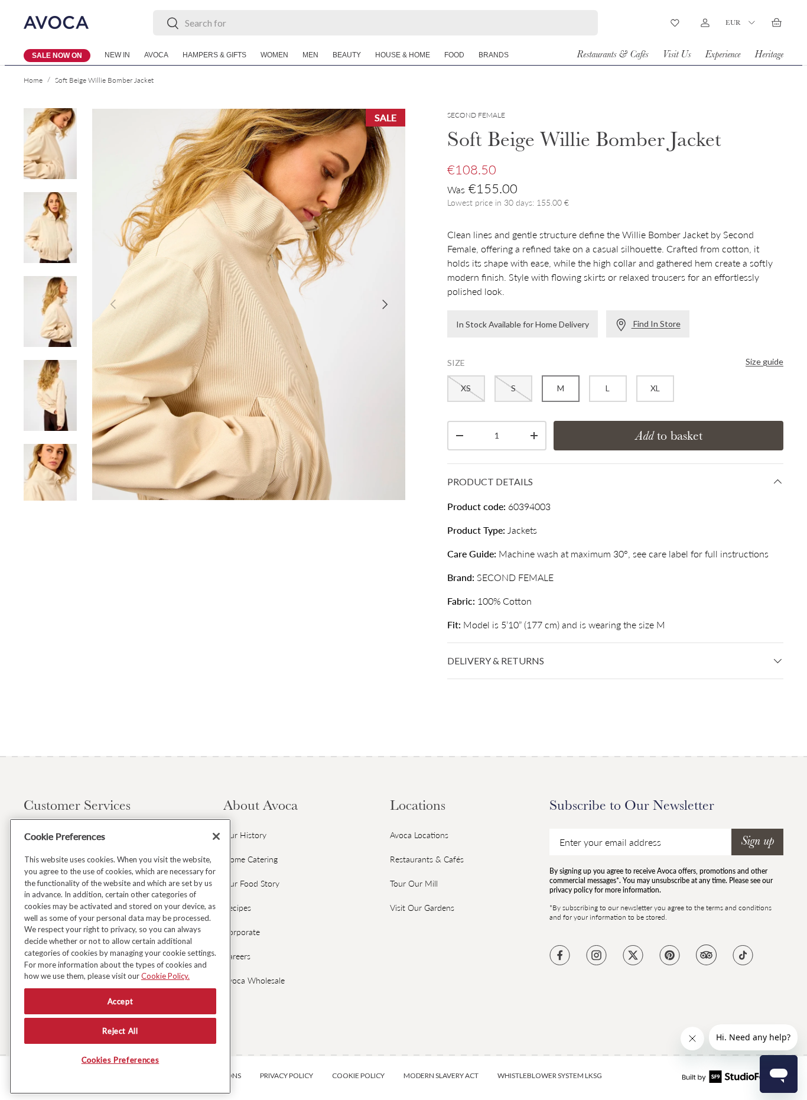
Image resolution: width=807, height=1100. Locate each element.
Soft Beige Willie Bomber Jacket (104, 80)
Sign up (757, 842)
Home (33, 80)
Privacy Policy (286, 1075)
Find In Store (656, 324)
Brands (494, 55)
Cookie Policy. (165, 976)
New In (117, 55)
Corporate (241, 932)
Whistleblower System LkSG (549, 1075)
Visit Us (676, 55)
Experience (722, 55)
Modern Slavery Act (441, 1075)
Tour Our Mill (414, 883)
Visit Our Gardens (422, 908)
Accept (121, 1001)
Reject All (120, 1031)
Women (274, 55)
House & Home (402, 55)
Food (454, 55)
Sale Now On (57, 55)
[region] (120, 956)
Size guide (764, 361)
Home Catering (250, 859)
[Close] (216, 836)
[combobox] (375, 22)
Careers (236, 956)
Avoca (156, 55)
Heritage (768, 55)
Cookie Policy (358, 1075)
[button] (776, 22)
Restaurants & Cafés (612, 55)
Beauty (347, 55)
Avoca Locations (419, 835)
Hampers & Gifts (214, 55)
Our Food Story (251, 883)
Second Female (476, 115)
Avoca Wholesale (254, 980)
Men (310, 55)
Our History (244, 835)
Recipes (237, 908)
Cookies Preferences (120, 1060)
